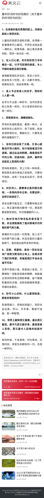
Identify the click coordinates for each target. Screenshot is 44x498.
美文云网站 (20, 358)
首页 (3, 9)
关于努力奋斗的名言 (25, 448)
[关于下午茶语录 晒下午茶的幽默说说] (8, 439)
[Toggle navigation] (40, 3)
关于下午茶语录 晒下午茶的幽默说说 (29, 437)
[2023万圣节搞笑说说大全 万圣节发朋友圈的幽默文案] (8, 475)
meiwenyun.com (25, 490)
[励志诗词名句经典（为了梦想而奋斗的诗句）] (8, 463)
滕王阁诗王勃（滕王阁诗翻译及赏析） (28, 424)
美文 (21, 23)
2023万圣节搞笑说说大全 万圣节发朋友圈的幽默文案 (28, 474)
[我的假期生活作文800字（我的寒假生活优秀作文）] (8, 414)
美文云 (17, 490)
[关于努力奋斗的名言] (8, 451)
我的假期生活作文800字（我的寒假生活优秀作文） (28, 412)
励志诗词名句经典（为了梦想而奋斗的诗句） (28, 461)
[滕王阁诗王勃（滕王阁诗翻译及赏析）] (8, 426)
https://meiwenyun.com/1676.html (17, 360)
